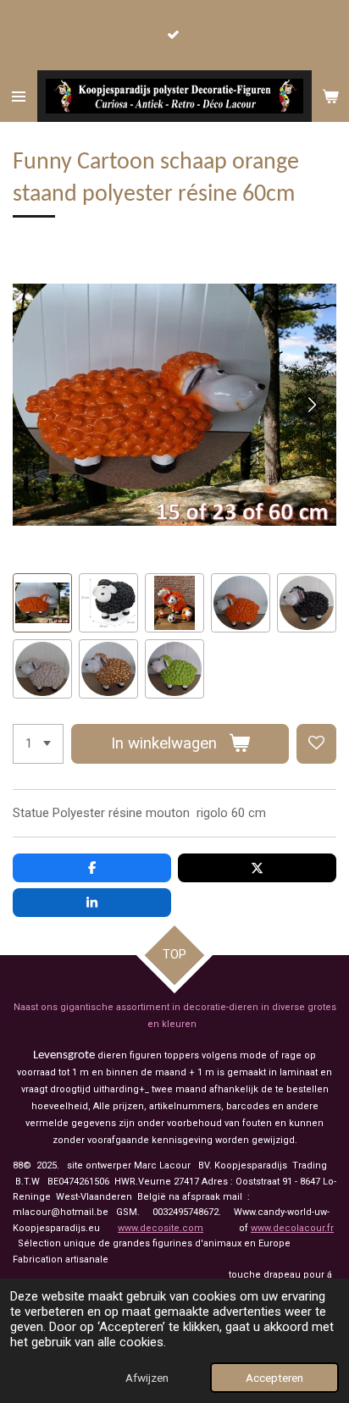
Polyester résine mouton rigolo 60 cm (159, 812)
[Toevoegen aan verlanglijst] (316, 744)
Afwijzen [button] (147, 1377)
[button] (42, 602)
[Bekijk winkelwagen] (330, 96)
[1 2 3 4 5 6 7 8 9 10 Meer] (38, 744)
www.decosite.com (160, 1228)
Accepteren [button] (274, 1377)
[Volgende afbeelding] (311, 405)
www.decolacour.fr (292, 1228)
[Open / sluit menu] (18, 96)
